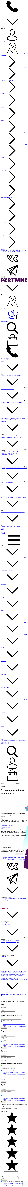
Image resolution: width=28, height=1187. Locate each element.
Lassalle (18, 526)
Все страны (20, 437)
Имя (2, 1176)
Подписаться (19, 854)
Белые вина (3, 901)
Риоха (11, 452)
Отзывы (8, 923)
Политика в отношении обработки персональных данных (12, 973)
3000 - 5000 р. (18, 402)
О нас (5, 251)
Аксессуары (4, 533)
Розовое (11, 389)
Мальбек (13, 418)
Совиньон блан (5, 419)
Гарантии (18, 250)
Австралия (9, 437)
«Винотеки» (16, 836)
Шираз (17, 419)
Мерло (18, 418)
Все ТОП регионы (12, 453)
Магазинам (4, 995)
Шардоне (12, 419)
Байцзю (3, 532)
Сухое (21, 375)
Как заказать (4, 971)
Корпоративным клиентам (8, 994)
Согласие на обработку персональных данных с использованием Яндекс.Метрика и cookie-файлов (14, 978)
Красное (6, 389)
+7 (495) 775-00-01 (5, 924)
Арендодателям (11, 995)
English (17, 942)
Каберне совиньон (6, 418)
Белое (2, 389)
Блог (13, 251)
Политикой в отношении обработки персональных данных (13, 858)
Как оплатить (4, 250)
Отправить (3, 1179)
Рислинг (22, 418)
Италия (8, 435)
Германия (19, 435)
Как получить (12, 250)
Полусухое (9, 375)
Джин (25, 144)
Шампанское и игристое (7, 80)
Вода (25, 209)
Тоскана (19, 452)
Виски (2, 528)
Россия (14, 437)
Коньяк (2, 529)
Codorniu (3, 526)
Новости (9, 251)
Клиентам (23, 250)
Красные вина (4, 904)
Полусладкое (15, 375)
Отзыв (2, 1175)
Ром (25, 132)
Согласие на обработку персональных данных (16, 859)
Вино (25, 67)
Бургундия (4, 453)
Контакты (3, 923)
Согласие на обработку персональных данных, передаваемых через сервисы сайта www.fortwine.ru (13, 975)
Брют (2, 497)
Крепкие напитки (5, 827)
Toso (14, 526)
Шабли (15, 452)
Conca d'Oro (9, 526)
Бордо (2, 452)
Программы (4, 956)
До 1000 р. (4, 402)
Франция (3, 435)
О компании (11, 940)
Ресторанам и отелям (20, 994)
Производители (5, 942)
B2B (2, 251)
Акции (2, 745)
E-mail (2, 1178)
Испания (13, 435)
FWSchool (17, 251)
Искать (17, 783)
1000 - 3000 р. (11, 402)
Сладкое (3, 375)
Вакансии (12, 942)
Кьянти (6, 452)
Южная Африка (20, 512)
